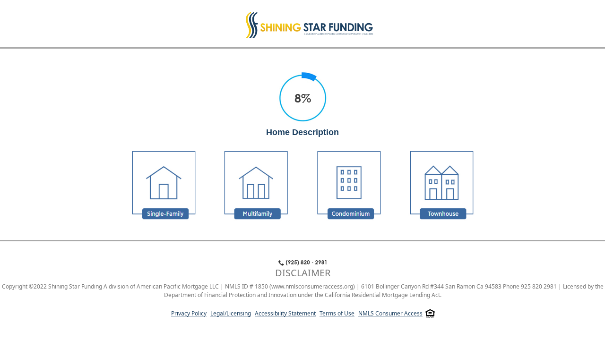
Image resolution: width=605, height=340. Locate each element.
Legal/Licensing (230, 313)
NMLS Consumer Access (390, 313)
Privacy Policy (189, 313)
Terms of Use (337, 313)
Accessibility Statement (285, 313)
